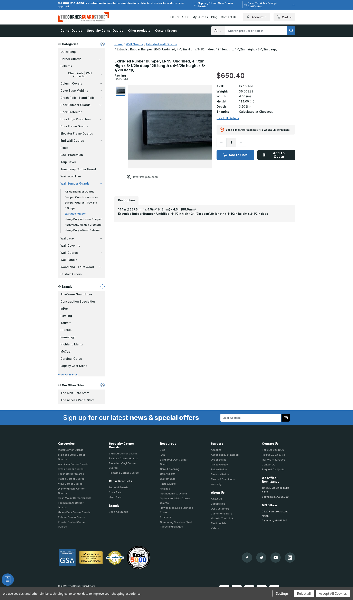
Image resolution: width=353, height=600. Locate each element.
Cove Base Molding (74, 90)
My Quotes (200, 17)
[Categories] (103, 44)
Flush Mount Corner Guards (74, 498)
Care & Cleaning (169, 469)
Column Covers (71, 83)
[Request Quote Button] (8, 579)
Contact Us (229, 17)
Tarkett (65, 323)
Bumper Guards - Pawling (81, 202)
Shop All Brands (118, 511)
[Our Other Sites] (103, 385)
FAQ (162, 454)
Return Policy (219, 469)
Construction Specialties (78, 301)
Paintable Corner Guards (124, 472)
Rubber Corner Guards (72, 517)
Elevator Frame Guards (76, 133)
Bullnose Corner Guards (123, 458)
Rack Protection (71, 155)
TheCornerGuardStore (76, 294)
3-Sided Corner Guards (123, 453)
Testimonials (218, 523)
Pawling (66, 315)
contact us (95, 3)
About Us (216, 498)
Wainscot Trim (70, 176)
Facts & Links (168, 483)
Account (257, 17)
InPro (64, 308)
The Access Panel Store (77, 400)
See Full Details (228, 118)
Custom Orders (166, 30)
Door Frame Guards (74, 126)
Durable (66, 330)
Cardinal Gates (71, 358)
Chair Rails (115, 492)
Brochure (165, 517)
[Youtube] (275, 557)
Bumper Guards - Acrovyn (81, 197)
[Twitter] (261, 557)
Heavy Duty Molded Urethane (83, 224)
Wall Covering (70, 245)
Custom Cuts (167, 478)
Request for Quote (273, 469)
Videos (215, 528)
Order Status (218, 459)
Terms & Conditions (223, 479)
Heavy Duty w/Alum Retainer (83, 230)
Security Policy (220, 474)
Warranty (216, 484)
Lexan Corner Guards (71, 473)
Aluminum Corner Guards (73, 464)
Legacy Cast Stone (73, 365)
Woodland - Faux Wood (77, 267)
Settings (282, 593)
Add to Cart (238, 155)
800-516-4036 (73, 3)
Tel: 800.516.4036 (273, 449)
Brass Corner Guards (71, 469)
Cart (285, 17)
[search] (291, 30)
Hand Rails (115, 497)
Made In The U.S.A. (222, 518)
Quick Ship (68, 51)
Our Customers (220, 508)
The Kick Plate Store (74, 393)
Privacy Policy (219, 464)
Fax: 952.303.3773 (273, 454)
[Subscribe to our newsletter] (285, 418)
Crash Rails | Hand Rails (77, 97)
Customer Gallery (221, 513)
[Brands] (103, 286)
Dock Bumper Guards (75, 105)
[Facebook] (247, 557)
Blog (214, 17)
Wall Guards (69, 252)
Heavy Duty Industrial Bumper (83, 219)
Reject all (304, 593)
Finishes (165, 488)
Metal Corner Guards (70, 449)
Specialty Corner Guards (105, 30)
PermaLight (68, 337)
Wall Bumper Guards (74, 183)
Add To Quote (279, 155)
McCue (65, 351)
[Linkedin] (290, 557)
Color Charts (167, 473)
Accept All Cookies (333, 593)
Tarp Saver (68, 162)
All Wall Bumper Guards (79, 191)
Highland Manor (71, 344)
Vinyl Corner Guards (70, 483)
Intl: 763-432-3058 (273, 459)
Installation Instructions (174, 493)
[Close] (293, 5)
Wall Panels (68, 260)
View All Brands (68, 374)
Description (126, 200)
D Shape (70, 208)
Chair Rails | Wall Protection (80, 74)
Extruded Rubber (75, 213)
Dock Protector (71, 112)
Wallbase (67, 238)
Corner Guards (71, 30)
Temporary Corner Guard (78, 169)
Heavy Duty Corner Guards (74, 512)
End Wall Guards (72, 140)
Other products (139, 30)
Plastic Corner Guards (71, 478)
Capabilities (218, 503)
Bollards (66, 66)
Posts (64, 147)
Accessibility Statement (225, 454)
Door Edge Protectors (75, 119)
